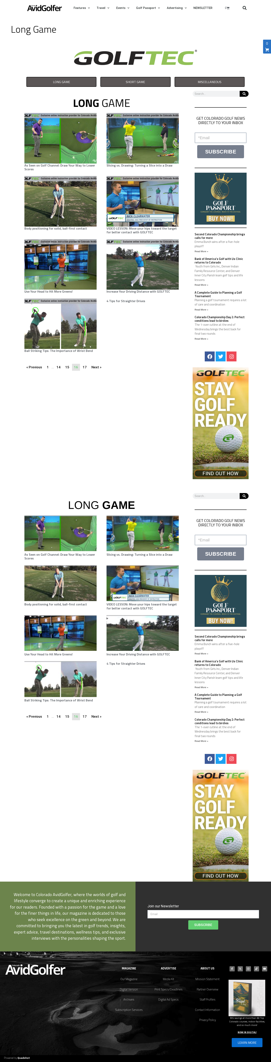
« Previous (34, 367)
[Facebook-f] (232, 968)
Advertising (175, 8)
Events (120, 8)
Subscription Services (129, 1009)
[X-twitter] (240, 968)
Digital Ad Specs (168, 999)
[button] (245, 8)
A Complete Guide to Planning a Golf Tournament (218, 294)
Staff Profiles (207, 999)
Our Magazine (128, 979)
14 (59, 367)
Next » (96, 367)
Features (80, 8)
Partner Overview (207, 989)
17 (85, 367)
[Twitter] (221, 356)
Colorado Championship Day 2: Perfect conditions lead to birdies (220, 319)
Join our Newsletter (163, 906)
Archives (128, 999)
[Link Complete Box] (143, 301)
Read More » (201, 251)
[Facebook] (210, 356)
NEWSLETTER (202, 8)
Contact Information (207, 1009)
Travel (101, 8)
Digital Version (129, 989)
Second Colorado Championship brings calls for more (220, 236)
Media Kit (168, 979)
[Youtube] (264, 968)
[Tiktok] (256, 968)
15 (67, 367)
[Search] (244, 94)
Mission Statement (207, 979)
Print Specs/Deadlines (169, 989)
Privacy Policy (207, 1020)
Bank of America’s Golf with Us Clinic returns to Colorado (219, 261)
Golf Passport (146, 8)
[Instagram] (231, 356)
